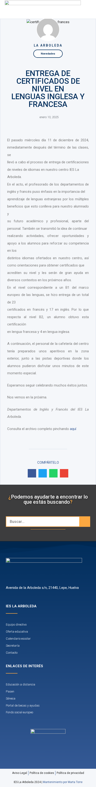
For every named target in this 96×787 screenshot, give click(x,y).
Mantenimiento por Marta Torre (62, 782)
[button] (80, 9)
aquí (73, 429)
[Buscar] (84, 521)
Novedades (48, 53)
